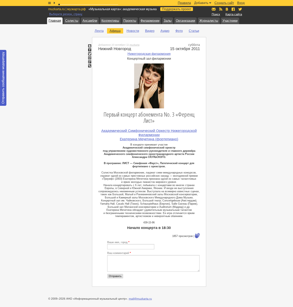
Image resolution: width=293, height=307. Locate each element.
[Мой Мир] (89, 57)
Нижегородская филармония (149, 53)
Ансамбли (90, 20)
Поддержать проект (176, 9)
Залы (168, 20)
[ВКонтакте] (89, 46)
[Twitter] (89, 53)
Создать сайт (224, 3)
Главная (55, 20)
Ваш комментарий (119, 253)
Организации (185, 20)
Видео (149, 31)
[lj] (89, 65)
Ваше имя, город (118, 242)
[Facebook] (89, 49)
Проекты (129, 20)
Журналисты (208, 20)
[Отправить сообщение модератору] (3, 78)
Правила (184, 3)
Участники (230, 20)
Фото (179, 31)
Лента (99, 31)
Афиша (115, 31)
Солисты (71, 20)
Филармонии (150, 20)
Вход (241, 3)
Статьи (194, 31)
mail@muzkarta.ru (140, 298)
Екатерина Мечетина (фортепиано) (149, 139)
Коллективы (110, 20)
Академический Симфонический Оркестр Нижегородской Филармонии (149, 133)
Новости (133, 31)
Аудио (164, 31)
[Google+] (89, 61)
